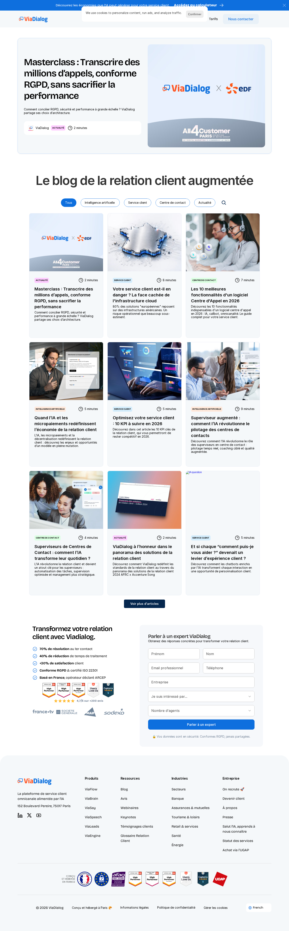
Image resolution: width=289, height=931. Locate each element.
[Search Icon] (224, 202)
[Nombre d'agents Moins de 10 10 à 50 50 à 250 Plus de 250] (201, 710)
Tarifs (213, 19)
